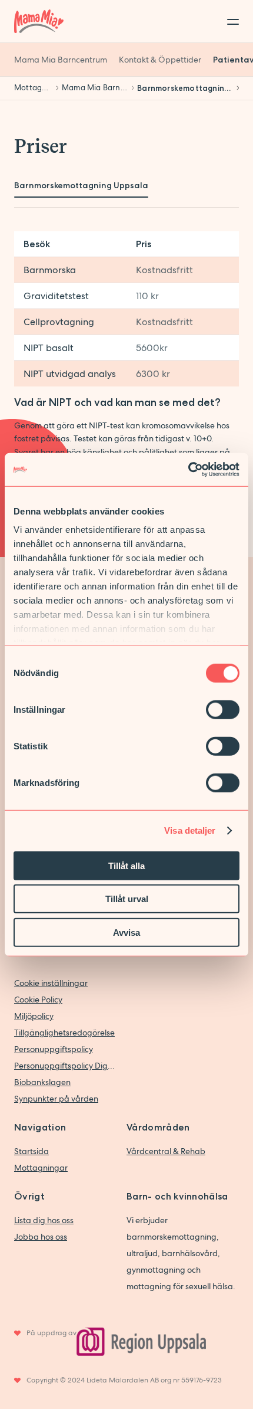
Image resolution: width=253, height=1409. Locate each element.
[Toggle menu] (229, 21)
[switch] (222, 709)
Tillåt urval (126, 899)
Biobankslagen (42, 1082)
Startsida (31, 1151)
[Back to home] (39, 21)
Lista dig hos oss (44, 1220)
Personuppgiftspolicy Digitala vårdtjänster (64, 1065)
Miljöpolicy (34, 1016)
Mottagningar (41, 1167)
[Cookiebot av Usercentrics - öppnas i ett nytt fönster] (188, 469)
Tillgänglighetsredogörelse (64, 1032)
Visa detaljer (189, 830)
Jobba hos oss (40, 1236)
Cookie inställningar (51, 983)
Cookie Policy (38, 999)
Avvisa (126, 932)
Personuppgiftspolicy (53, 1049)
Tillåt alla (126, 865)
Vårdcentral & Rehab (165, 1151)
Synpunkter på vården (56, 1098)
